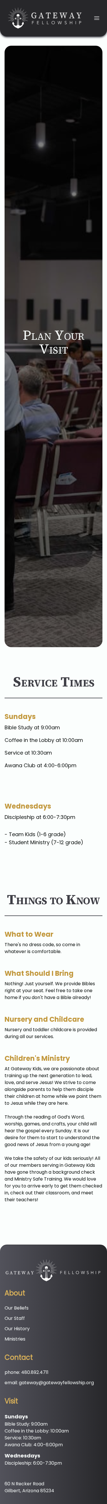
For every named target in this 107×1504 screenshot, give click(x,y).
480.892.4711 (35, 1372)
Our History (17, 1328)
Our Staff (15, 1318)
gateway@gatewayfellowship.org (56, 1382)
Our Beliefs (17, 1308)
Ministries (15, 1339)
